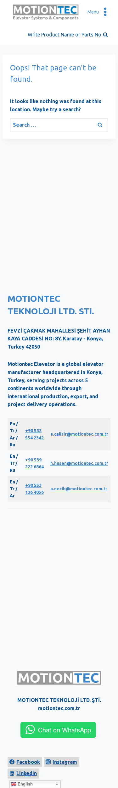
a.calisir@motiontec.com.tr (79, 434)
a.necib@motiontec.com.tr (78, 488)
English (24, 784)
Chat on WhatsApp (64, 729)
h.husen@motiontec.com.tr (79, 463)
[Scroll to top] (108, 765)
